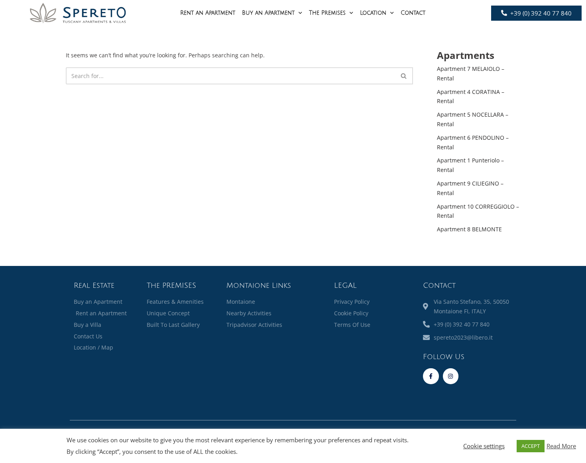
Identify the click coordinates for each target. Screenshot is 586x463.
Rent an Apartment (207, 13)
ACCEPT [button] (530, 445)
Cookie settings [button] (484, 445)
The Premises (327, 13)
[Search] (404, 75)
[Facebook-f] (431, 376)
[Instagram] (450, 376)
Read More (561, 445)
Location (373, 13)
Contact (413, 13)
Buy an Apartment (268, 13)
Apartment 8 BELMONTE (469, 229)
